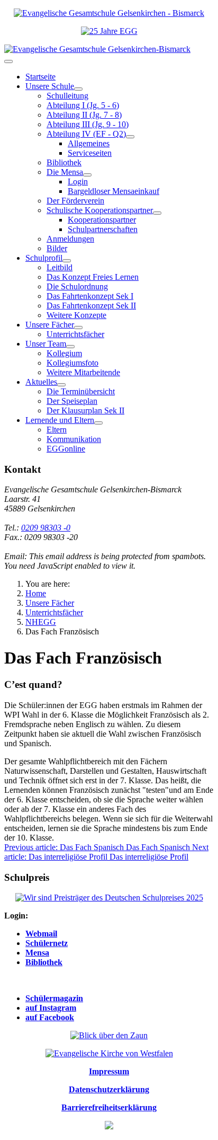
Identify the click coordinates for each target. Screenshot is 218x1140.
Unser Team (45, 343)
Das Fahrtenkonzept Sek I (90, 296)
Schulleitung (67, 95)
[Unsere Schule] (78, 89)
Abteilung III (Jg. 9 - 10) (88, 124)
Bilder (57, 248)
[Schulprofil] (66, 260)
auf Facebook (49, 1017)
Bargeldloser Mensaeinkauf (113, 191)
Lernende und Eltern (59, 420)
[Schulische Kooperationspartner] (157, 213)
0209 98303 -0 (45, 527)
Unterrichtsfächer (75, 334)
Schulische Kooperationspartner (100, 210)
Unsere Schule (49, 86)
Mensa (37, 952)
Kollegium (64, 353)
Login (78, 181)
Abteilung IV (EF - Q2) (86, 133)
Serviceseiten (90, 152)
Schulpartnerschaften (103, 229)
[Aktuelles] (61, 384)
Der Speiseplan (72, 400)
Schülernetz (46, 943)
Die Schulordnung (77, 286)
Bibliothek (64, 162)
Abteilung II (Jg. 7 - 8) (84, 114)
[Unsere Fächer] (78, 327)
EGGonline (66, 448)
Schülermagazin (54, 998)
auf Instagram (50, 1007)
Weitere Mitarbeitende (83, 372)
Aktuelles (41, 381)
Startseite (40, 76)
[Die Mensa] (87, 174)
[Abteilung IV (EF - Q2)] (130, 136)
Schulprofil (43, 257)
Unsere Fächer (49, 324)
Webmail (41, 933)
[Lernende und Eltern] (98, 423)
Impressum (109, 1071)
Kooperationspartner (102, 219)
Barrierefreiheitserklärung (109, 1107)
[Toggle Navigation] (8, 61)
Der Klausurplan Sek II (85, 410)
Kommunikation (74, 439)
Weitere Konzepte (76, 315)
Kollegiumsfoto (72, 362)
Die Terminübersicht (81, 391)
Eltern (57, 429)
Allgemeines (89, 143)
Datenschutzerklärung (109, 1089)
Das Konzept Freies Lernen (93, 276)
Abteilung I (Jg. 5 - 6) (83, 105)
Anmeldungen (70, 238)
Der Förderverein (75, 200)
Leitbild (59, 267)
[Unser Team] (70, 346)
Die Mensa (65, 171)
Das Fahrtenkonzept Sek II (91, 305)
